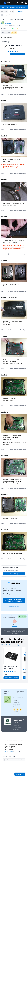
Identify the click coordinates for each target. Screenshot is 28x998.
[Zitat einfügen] (15, 760)
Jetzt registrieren (21, 7)
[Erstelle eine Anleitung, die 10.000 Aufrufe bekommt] (17, 709)
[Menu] (2, 2)
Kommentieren (20, 774)
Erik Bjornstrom (9, 22)
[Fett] (4, 760)
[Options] (2, 15)
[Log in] (25, 2)
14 (14, 29)
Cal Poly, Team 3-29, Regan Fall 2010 (18, 720)
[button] (18, 2)
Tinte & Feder (6, 692)
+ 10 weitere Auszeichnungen (16, 712)
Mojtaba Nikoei (9, 751)
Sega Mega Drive (20, 15)
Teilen (12, 753)
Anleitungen (12, 11)
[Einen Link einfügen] (12, 760)
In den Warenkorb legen (17, 54)
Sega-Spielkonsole (9, 15)
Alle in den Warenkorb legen (11, 645)
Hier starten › (14, 633)
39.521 (4, 29)
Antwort (8, 753)
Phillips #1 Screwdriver (15, 45)
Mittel (15, 32)
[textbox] (14, 766)
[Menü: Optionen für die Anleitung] (26, 11)
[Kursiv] (7, 760)
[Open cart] (22, 2)
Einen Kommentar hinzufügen (14, 566)
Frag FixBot (13, 574)
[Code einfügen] (10, 760)
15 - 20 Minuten (6, 32)
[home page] (7, 3)
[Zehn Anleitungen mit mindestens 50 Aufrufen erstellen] (20, 709)
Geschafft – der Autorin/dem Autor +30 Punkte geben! (15, 600)
